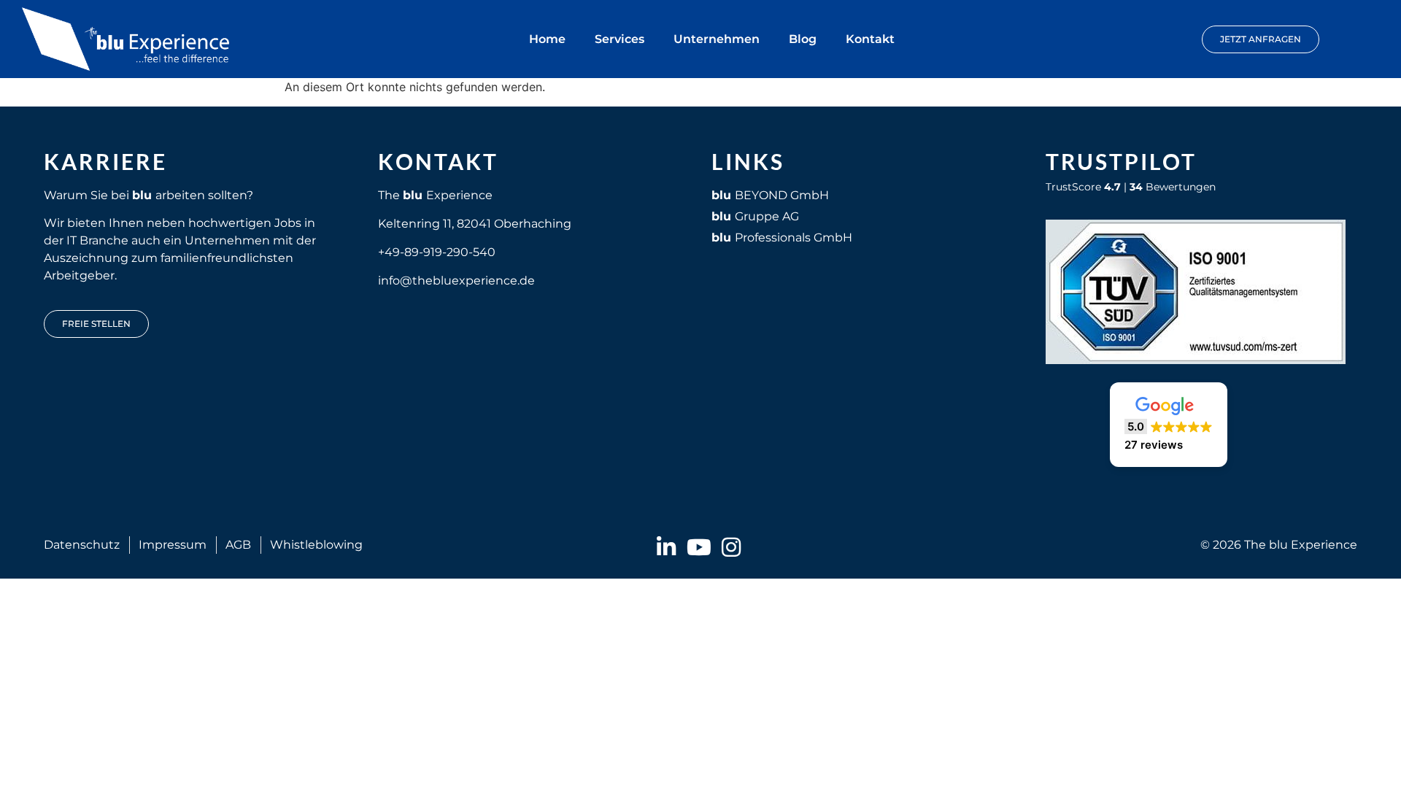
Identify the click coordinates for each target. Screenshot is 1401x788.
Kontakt (870, 39)
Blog (803, 39)
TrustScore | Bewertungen (1131, 186)
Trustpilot (1121, 161)
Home (547, 39)
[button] (1168, 424)
